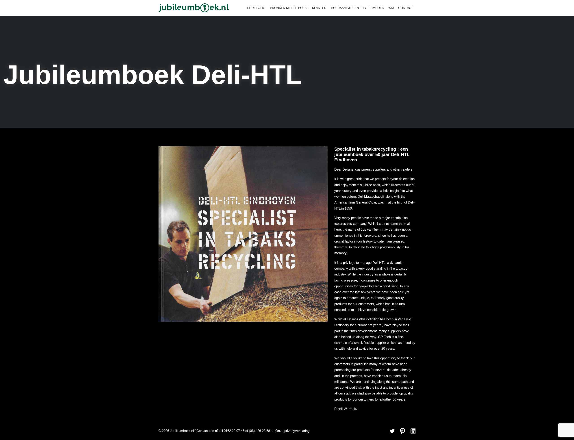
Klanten (319, 8)
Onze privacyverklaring (292, 431)
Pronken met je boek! (289, 8)
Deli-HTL (378, 262)
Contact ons (205, 431)
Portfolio (256, 8)
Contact (405, 8)
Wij (391, 8)
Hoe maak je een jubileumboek (357, 8)
